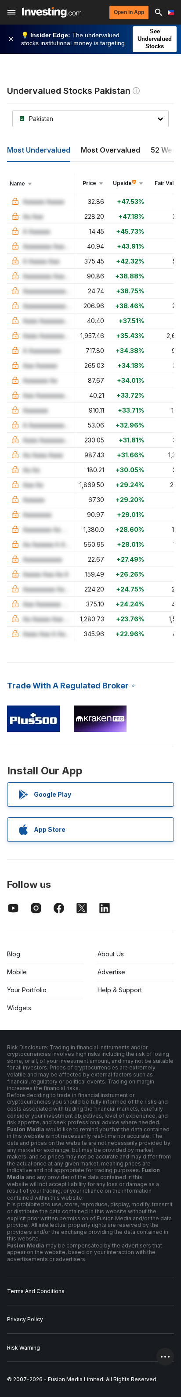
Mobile (17, 972)
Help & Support (120, 990)
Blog (13, 954)
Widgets (19, 1008)
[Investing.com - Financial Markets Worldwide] (51, 12)
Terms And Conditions (36, 1291)
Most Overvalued (110, 150)
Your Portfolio (27, 990)
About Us (111, 954)
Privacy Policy (25, 1319)
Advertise (111, 972)
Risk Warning (23, 1347)
